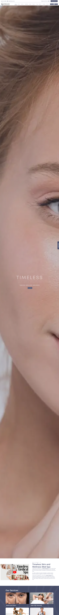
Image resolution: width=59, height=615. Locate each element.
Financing (44, 4)
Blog (37, 4)
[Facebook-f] (45, 1)
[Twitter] (49, 1)
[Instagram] (47, 1)
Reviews (40, 4)
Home (16, 4)
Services (22, 4)
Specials (30, 4)
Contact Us (47, 4)
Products (33, 4)
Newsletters (26, 4)
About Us (19, 4)
